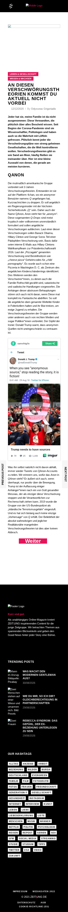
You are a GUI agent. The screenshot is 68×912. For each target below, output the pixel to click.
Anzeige (28, 764)
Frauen (27, 787)
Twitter (14, 850)
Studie (13, 844)
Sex (53, 833)
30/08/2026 (29, 682)
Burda (46, 769)
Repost (27, 833)
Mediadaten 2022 (44, 891)
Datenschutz (26, 902)
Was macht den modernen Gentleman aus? (39, 675)
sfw (11, 838)
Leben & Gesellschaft (23, 74)
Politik (28, 827)
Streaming (48, 838)
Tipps (41, 844)
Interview (32, 804)
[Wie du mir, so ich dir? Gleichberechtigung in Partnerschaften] (14, 701)
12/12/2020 (17, 108)
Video (37, 850)
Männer (45, 821)
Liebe (25, 810)
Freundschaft (46, 787)
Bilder (32, 769)
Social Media (27, 838)
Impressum (20, 891)
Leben (13, 810)
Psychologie (46, 827)
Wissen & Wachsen (20, 78)
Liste (41, 815)
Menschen (16, 821)
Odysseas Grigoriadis (43, 108)
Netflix (14, 827)
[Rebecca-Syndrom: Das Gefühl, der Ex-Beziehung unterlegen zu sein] (14, 723)
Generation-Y (18, 792)
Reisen (13, 833)
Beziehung (16, 769)
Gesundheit (17, 798)
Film (26, 781)
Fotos (13, 787)
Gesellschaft (41, 792)
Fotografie (41, 781)
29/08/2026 (29, 707)
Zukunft (14, 856)
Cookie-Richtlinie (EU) (34, 906)
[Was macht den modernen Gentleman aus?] (14, 677)
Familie (13, 781)
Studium (27, 844)
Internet (15, 804)
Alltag (13, 764)
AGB (43, 902)
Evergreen (39, 775)
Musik (31, 821)
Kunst (48, 804)
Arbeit (42, 764)
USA (26, 850)
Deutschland (18, 775)
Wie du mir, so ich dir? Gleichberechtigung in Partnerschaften (40, 699)
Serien (41, 833)
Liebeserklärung (21, 815)
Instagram (36, 798)
